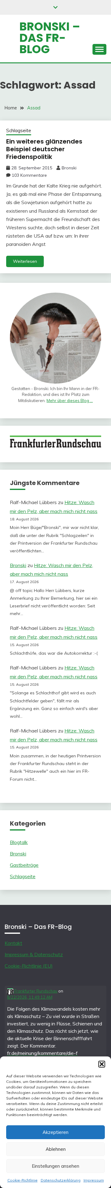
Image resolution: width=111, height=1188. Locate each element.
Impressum (94, 1180)
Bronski (69, 168)
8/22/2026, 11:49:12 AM (29, 997)
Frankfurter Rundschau (35, 991)
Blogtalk (19, 842)
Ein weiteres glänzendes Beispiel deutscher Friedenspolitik (44, 149)
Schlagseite (18, 130)
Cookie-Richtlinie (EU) (29, 966)
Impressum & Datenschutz (34, 954)
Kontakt (13, 943)
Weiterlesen (25, 261)
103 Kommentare (29, 175)
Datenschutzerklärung (60, 1180)
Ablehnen (56, 1149)
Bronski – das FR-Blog (49, 37)
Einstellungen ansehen (55, 1166)
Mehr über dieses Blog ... (70, 400)
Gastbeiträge (24, 865)
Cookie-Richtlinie (22, 1180)
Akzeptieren (55, 1132)
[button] (102, 1064)
